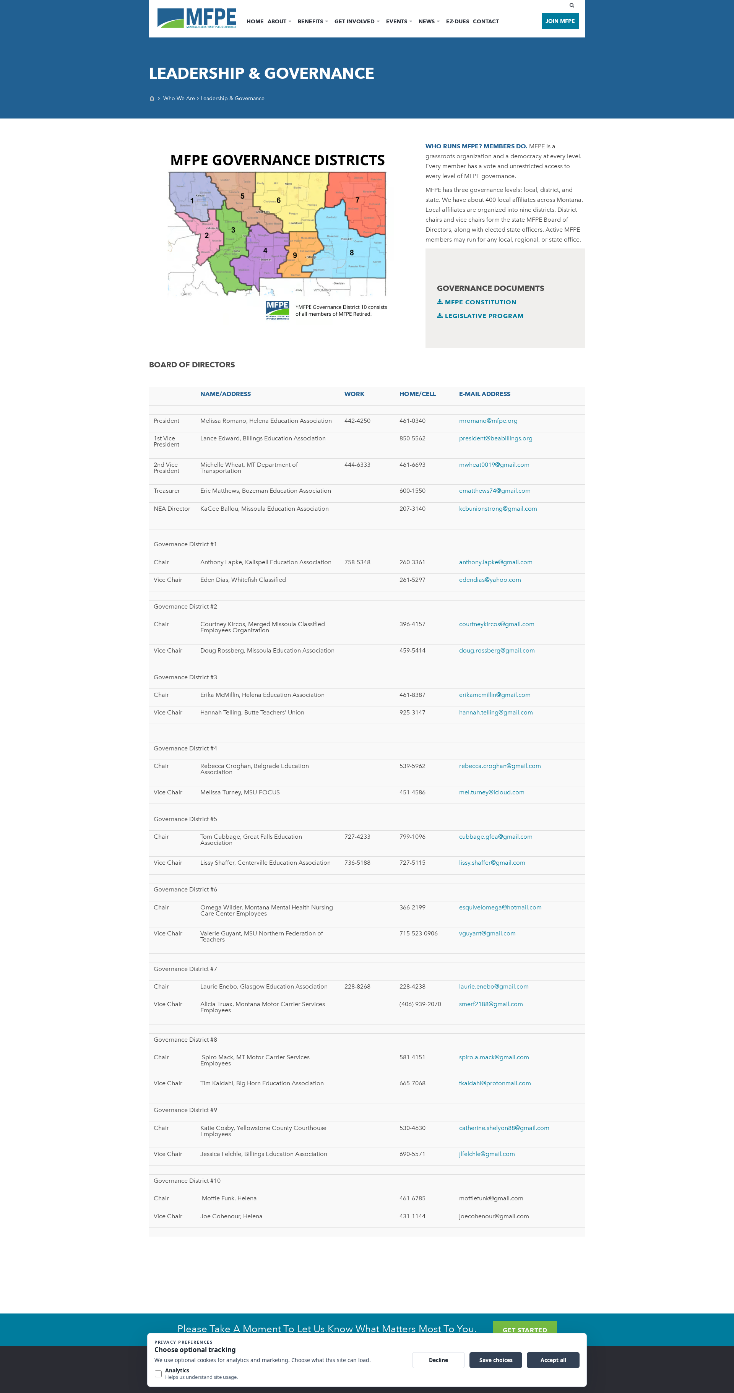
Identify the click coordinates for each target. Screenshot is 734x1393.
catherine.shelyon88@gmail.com (504, 1128)
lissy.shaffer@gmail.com (492, 862)
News (427, 21)
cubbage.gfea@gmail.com (496, 836)
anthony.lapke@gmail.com (496, 562)
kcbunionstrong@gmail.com (498, 508)
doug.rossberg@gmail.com (497, 650)
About (277, 21)
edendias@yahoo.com (490, 579)
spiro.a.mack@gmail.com (494, 1057)
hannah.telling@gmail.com (496, 712)
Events (396, 21)
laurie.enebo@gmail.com (494, 986)
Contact (486, 21)
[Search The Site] (573, 5)
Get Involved (355, 21)
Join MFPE (560, 21)
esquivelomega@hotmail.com (500, 907)
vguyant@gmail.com (487, 933)
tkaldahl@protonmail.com (495, 1083)
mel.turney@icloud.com (492, 792)
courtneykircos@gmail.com (496, 624)
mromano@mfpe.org (488, 420)
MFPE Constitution (480, 302)
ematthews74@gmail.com (495, 490)
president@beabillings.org (496, 438)
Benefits (310, 21)
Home (255, 21)
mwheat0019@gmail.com (494, 464)
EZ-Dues (457, 21)
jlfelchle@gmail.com (487, 1154)
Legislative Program (483, 316)
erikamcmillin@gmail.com (495, 694)
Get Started (525, 1330)
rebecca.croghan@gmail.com (500, 766)
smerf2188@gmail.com (491, 1004)
